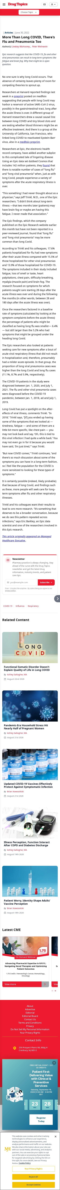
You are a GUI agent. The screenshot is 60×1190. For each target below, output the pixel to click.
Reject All (33, 1177)
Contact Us (30, 1019)
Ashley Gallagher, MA (17, 674)
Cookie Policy (25, 1163)
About (30, 1006)
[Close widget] (54, 1063)
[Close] (55, 1136)
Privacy (30, 1026)
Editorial (30, 1012)
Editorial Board (30, 1016)
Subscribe (44, 582)
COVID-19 (7, 606)
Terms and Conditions (30, 1022)
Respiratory (33, 606)
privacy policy (10, 590)
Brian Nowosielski (15, 791)
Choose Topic (27, 12)
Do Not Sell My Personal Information (30, 1029)
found (46, 165)
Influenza (20, 606)
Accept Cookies (33, 1184)
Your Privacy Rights (30, 1032)
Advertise (30, 1009)
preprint (18, 96)
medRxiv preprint (30, 142)
